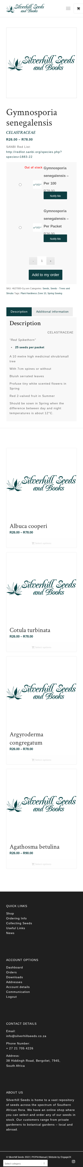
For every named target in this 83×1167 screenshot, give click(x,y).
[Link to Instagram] (73, 1163)
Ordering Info (16, 918)
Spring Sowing (54, 293)
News (10, 933)
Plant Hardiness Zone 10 (33, 293)
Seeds (46, 288)
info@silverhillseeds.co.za (26, 1036)
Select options (42, 543)
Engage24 (66, 1157)
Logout (11, 996)
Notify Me (55, 196)
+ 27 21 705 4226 (19, 1048)
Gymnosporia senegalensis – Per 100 (56, 175)
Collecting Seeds (19, 923)
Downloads (14, 977)
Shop (10, 913)
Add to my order (45, 275)
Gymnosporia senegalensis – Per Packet (56, 218)
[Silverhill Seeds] (34, 8)
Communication (18, 991)
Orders (11, 972)
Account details (18, 987)
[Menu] (68, 8)
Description (19, 311)
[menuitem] (70, 8)
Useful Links (15, 928)
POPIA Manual (39, 1157)
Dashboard (14, 967)
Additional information (52, 311)
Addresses (14, 982)
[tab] (19, 311)
